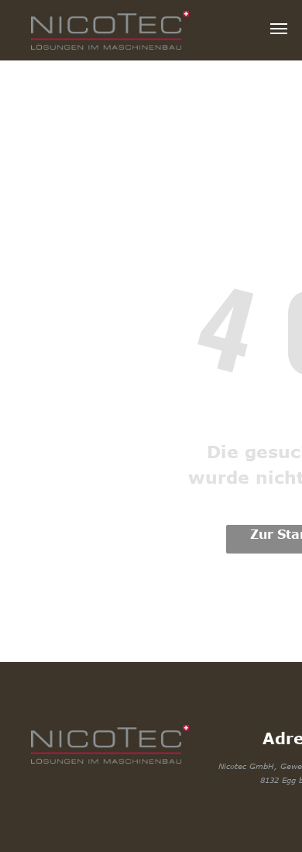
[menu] (278, 28)
